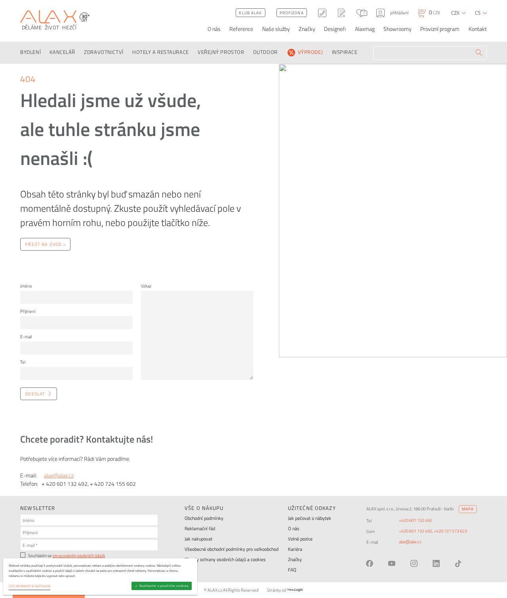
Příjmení (27, 311)
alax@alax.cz (59, 475)
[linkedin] (436, 563)
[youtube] (391, 563)
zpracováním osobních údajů (79, 555)
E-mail (26, 336)
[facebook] (369, 563)
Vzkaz (146, 285)
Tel (22, 361)
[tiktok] (458, 563)
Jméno (26, 285)
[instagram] (413, 563)
